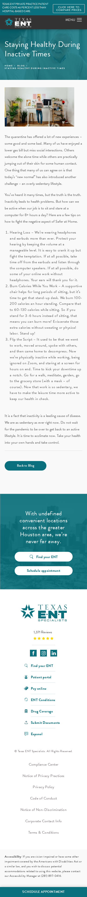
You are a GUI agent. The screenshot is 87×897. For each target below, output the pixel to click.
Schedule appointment (43, 570)
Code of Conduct (43, 798)
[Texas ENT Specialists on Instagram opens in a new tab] (43, 653)
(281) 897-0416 (51, 876)
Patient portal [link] (41, 677)
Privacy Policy (43, 787)
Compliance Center (43, 764)
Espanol (37, 733)
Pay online (39, 688)
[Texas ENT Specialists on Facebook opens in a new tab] (33, 653)
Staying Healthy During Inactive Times (35, 68)
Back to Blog (25, 465)
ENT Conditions (43, 699)
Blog (21, 66)
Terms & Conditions (43, 832)
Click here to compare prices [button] (68, 8)
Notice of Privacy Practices (43, 776)
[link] (43, 635)
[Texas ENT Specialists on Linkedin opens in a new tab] (53, 653)
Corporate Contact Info (43, 821)
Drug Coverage (42, 711)
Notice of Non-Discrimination (43, 809)
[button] (79, 20)
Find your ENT (47, 556)
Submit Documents (45, 722)
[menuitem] (33, 653)
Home (9, 66)
